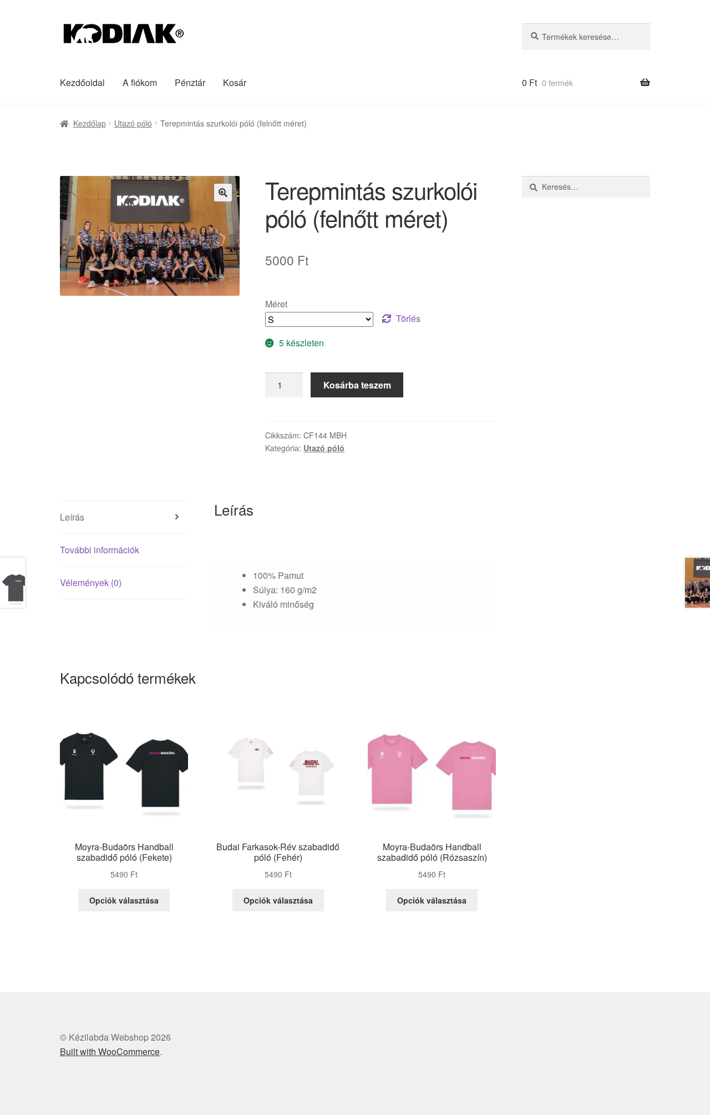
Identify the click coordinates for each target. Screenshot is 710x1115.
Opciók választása (124, 900)
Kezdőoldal (82, 82)
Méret (276, 303)
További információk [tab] (99, 549)
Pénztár (190, 82)
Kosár (234, 82)
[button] (223, 192)
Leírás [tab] (72, 517)
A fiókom (140, 82)
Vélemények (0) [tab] (90, 582)
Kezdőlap (89, 123)
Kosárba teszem (357, 385)
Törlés (408, 318)
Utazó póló (133, 123)
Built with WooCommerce (110, 1051)
